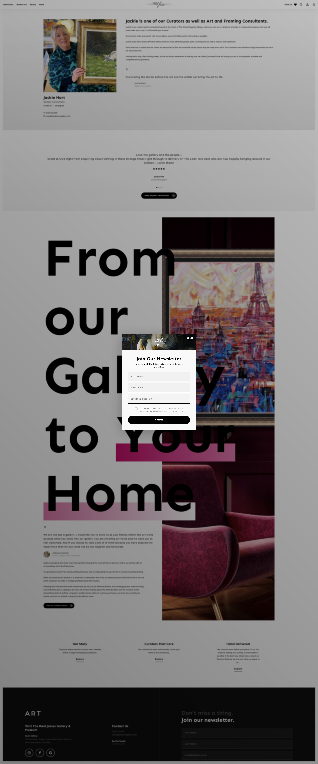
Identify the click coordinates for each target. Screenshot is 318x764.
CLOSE (190, 338)
